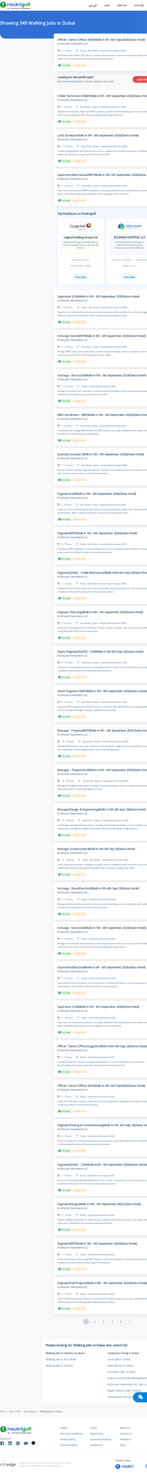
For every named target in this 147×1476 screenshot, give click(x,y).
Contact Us (126, 1433)
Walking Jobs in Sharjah (59, 1365)
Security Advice (69, 1445)
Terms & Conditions (71, 1433)
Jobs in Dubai (30, 1411)
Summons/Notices (100, 1439)
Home (3, 1411)
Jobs (107, 5)
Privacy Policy (67, 1439)
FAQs (123, 1445)
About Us (125, 1428)
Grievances (96, 1445)
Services (122, 5)
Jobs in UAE (15, 1411)
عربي (93, 5)
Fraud (93, 1428)
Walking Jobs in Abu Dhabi (61, 1359)
